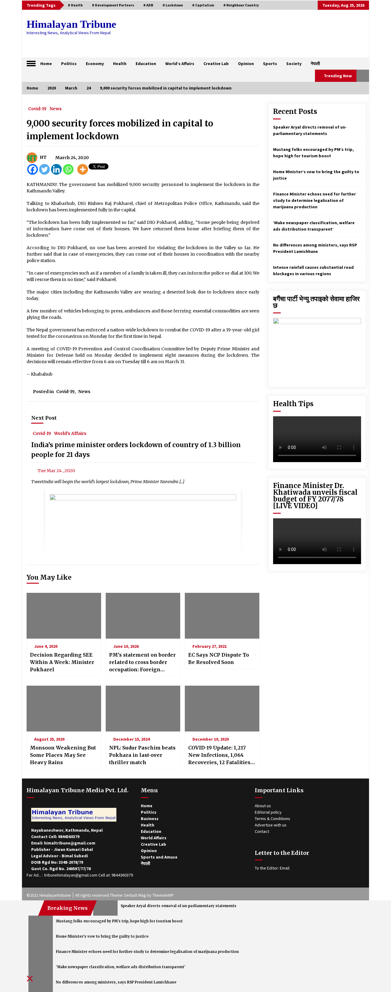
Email (284, 868)
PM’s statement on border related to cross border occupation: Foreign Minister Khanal (142, 662)
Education (146, 63)
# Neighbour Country (241, 5)
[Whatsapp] (68, 169)
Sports (270, 63)
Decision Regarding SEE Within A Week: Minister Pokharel (62, 662)
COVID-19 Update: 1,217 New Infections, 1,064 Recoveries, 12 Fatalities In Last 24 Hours (219, 755)
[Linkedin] (56, 169)
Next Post (44, 418)
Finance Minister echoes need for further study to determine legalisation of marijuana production (314, 200)
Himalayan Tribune (71, 24)
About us (263, 805)
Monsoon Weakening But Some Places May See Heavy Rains (63, 755)
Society (293, 63)
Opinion (246, 63)
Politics (69, 63)
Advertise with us (271, 825)
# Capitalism (203, 5)
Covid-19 (37, 108)
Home (46, 63)
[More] (82, 169)
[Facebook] (32, 169)
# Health (75, 5)
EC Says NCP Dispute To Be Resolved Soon (218, 658)
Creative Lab (216, 63)
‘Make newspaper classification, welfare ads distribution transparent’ (120, 967)
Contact (262, 831)
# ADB (148, 5)
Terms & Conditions (272, 818)
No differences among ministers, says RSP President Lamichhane (116, 982)
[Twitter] (44, 169)
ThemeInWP (163, 895)
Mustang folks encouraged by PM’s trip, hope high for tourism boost (119, 921)
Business (150, 818)
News (55, 108)
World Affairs (153, 838)
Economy (95, 63)
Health (119, 63)
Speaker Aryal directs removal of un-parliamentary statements (178, 906)
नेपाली (315, 63)
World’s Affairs (179, 63)
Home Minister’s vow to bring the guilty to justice (102, 936)
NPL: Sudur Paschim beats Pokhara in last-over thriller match (142, 755)
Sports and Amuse (159, 857)
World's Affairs (70, 433)
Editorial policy (268, 812)
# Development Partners (113, 5)
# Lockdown (173, 5)
